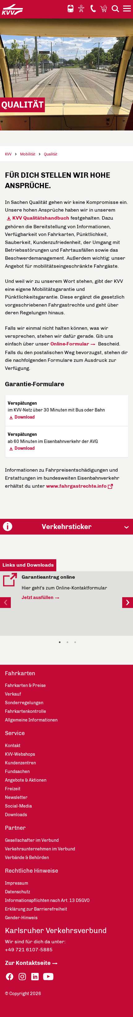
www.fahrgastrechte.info (76, 486)
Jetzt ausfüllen (38, 597)
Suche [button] (115, 8)
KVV (8, 154)
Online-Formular (69, 344)
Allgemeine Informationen (31, 720)
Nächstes (127, 602)
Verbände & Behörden (27, 857)
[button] (66, 527)
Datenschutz (17, 892)
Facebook (9, 977)
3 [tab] (75, 642)
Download (25, 417)
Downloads (16, 814)
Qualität (50, 154)
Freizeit (12, 789)
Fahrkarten (20, 673)
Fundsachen (17, 771)
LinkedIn (35, 977)
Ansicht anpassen (82, 8)
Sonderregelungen (24, 702)
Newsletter (16, 797)
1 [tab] (60, 642)
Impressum (16, 883)
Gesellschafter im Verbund (32, 840)
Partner (15, 828)
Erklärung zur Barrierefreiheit (36, 909)
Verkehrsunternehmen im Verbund (40, 849)
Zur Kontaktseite (28, 963)
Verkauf (13, 694)
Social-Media (18, 806)
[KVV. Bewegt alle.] (12, 9)
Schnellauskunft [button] (70, 8)
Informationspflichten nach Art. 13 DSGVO (47, 900)
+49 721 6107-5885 (29, 950)
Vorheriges (5, 602)
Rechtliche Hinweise (31, 870)
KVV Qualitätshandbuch (40, 218)
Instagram (22, 977)
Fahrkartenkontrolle (25, 711)
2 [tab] (67, 642)
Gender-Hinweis (21, 917)
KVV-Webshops (104, 8)
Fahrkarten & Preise (25, 685)
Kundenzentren (20, 763)
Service (15, 733)
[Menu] (127, 10)
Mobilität (27, 154)
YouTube (48, 977)
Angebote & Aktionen (25, 780)
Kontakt (93, 8)
